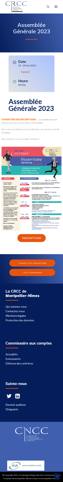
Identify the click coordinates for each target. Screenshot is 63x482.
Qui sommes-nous (16, 306)
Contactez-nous (15, 311)
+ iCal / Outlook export (32, 272)
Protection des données (20, 320)
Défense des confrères (19, 363)
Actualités (12, 354)
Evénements (13, 358)
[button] (31, 238)
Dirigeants (12, 409)
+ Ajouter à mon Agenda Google (32, 263)
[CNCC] (31, 440)
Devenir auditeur (16, 404)
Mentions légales (16, 315)
